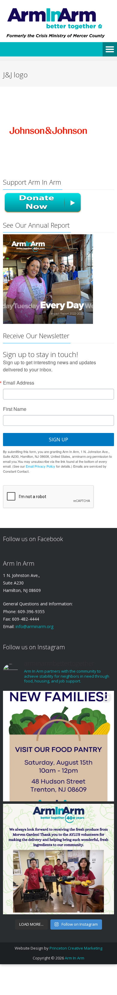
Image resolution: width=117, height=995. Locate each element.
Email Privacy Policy (40, 466)
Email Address (18, 382)
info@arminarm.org (33, 626)
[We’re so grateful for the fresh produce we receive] (58, 859)
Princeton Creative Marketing (76, 948)
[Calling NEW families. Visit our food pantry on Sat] (58, 746)
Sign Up (58, 439)
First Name (14, 409)
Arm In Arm (74, 958)
